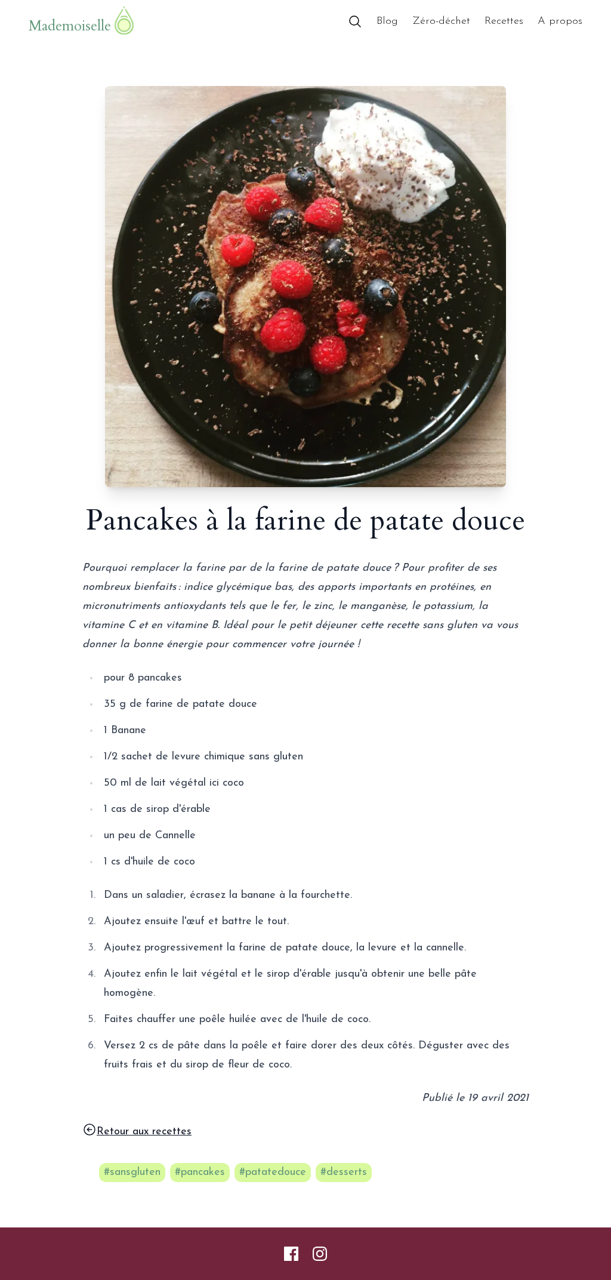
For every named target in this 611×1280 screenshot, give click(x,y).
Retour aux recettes (144, 1132)
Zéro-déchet (441, 21)
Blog (387, 21)
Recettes (504, 21)
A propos (560, 21)
